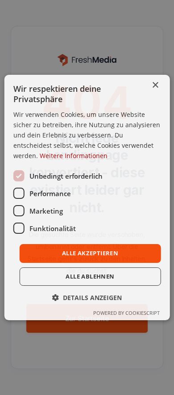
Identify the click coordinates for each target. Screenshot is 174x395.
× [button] (155, 85)
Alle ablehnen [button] (90, 276)
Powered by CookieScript (126, 312)
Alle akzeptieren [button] (90, 253)
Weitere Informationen (74, 155)
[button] (87, 297)
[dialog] (87, 197)
